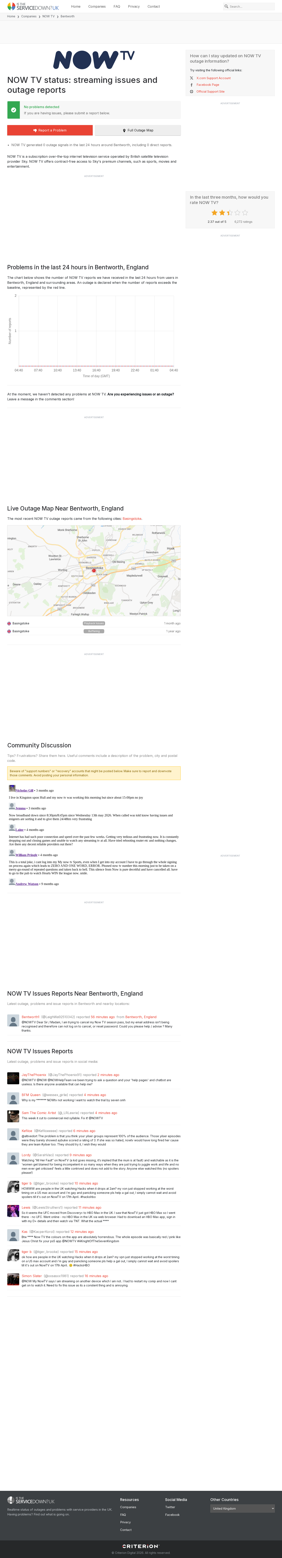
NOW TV (49, 16)
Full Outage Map (140, 130)
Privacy (134, 6)
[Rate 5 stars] (245, 212)
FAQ (117, 6)
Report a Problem (52, 130)
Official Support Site (211, 91)
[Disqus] (94, 835)
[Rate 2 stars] (222, 212)
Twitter (170, 1507)
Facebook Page (208, 85)
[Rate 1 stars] (215, 212)
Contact (154, 6)
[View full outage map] (94, 570)
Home (76, 6)
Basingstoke (132, 519)
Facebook (172, 1515)
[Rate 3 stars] (230, 212)
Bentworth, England (140, 1017)
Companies (97, 6)
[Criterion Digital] (141, 1546)
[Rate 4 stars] (238, 212)
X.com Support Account (214, 78)
